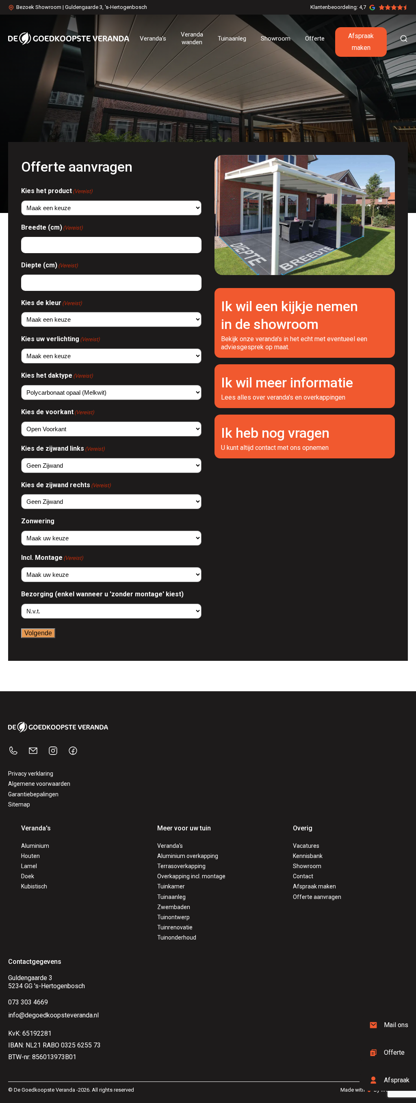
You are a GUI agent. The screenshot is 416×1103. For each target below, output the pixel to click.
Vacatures (306, 846)
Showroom (307, 866)
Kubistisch (34, 886)
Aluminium (35, 846)
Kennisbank (308, 856)
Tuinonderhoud (176, 937)
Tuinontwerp (173, 917)
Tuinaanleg (171, 897)
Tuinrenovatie (175, 927)
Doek (27, 876)
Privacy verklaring (30, 773)
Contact (303, 876)
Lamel (29, 866)
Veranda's (170, 846)
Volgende (38, 633)
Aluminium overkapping (187, 856)
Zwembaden (173, 907)
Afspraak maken (361, 42)
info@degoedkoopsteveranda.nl (53, 1015)
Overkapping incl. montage (191, 876)
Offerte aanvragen (317, 897)
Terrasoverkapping (181, 866)
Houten (30, 856)
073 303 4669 (28, 1002)
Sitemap (19, 804)
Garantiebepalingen (33, 794)
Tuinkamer (171, 886)
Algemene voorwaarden (39, 783)
